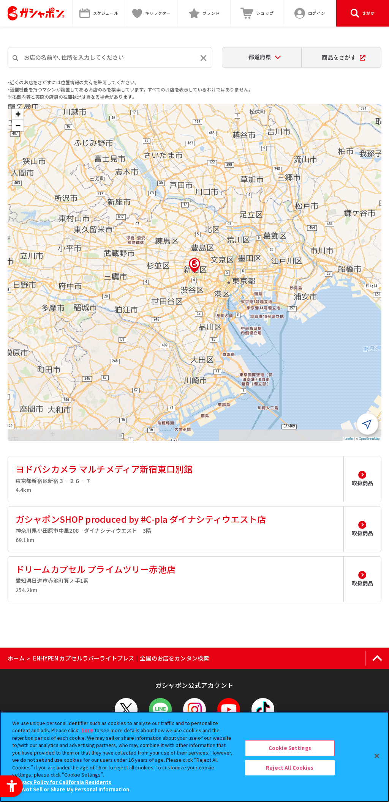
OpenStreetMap (369, 438)
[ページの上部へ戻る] (377, 658)
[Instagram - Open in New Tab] (194, 709)
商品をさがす (339, 57)
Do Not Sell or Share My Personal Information (71, 789)
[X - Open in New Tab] (126, 709)
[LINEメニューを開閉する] (160, 709)
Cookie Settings (290, 748)
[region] (194, 757)
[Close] (376, 755)
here (87, 730)
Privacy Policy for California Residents (62, 782)
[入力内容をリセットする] (203, 58)
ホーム (16, 658)
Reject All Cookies (289, 767)
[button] (194, 265)
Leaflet (349, 438)
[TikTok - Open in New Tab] (262, 709)
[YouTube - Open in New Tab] (228, 709)
